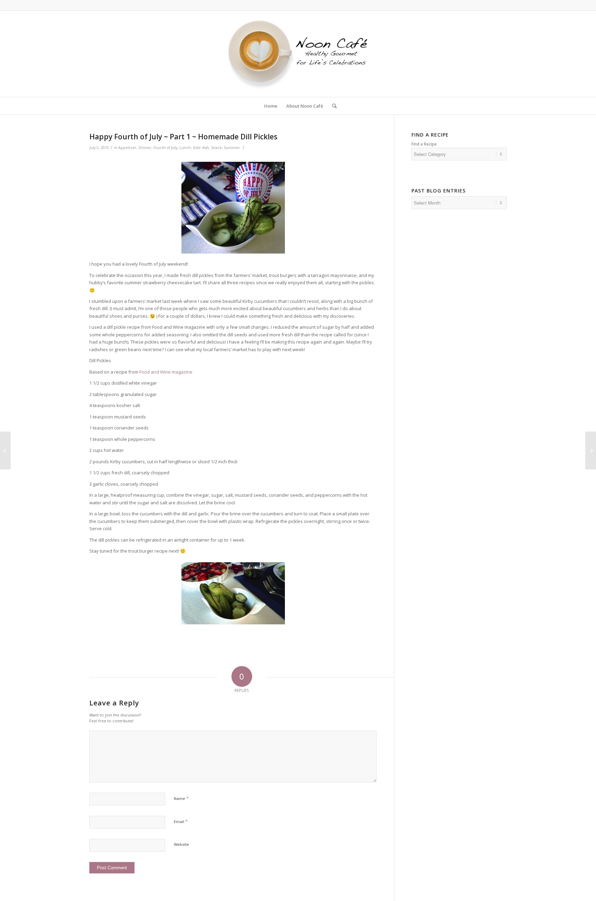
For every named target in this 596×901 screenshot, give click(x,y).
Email (181, 821)
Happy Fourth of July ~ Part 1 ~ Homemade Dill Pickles (183, 136)
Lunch (185, 147)
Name (181, 798)
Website (181, 844)
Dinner (145, 147)
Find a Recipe (424, 144)
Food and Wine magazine (165, 372)
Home (270, 106)
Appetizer (127, 147)
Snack (216, 147)
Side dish (201, 147)
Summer (232, 147)
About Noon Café (304, 106)
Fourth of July (165, 147)
